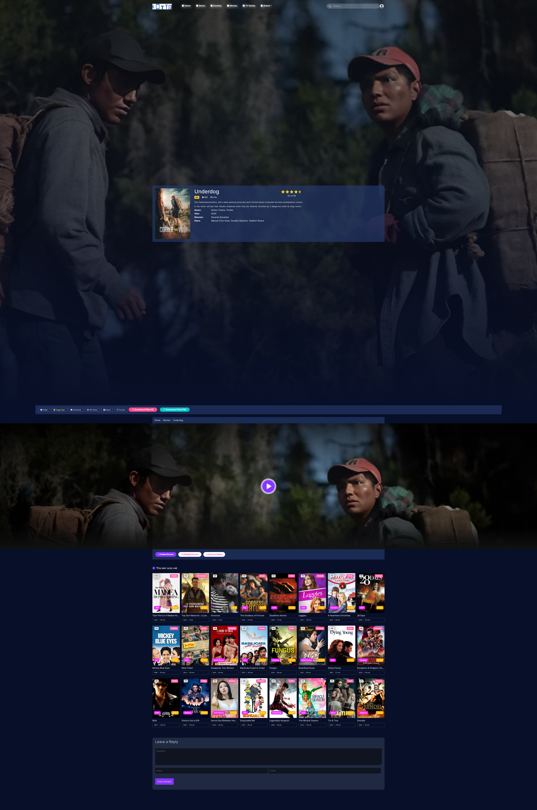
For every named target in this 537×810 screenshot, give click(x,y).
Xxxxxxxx (215, 615)
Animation (261, 681)
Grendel (361, 720)
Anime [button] (266, 5)
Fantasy (379, 681)
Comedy (174, 576)
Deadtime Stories (278, 615)
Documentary (201, 576)
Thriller (229, 210)
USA (157, 608)
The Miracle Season (308, 720)
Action (214, 210)
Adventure (378, 628)
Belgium (188, 713)
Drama (222, 210)
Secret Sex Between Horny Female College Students (224, 720)
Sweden (275, 660)
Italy (245, 608)
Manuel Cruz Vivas (220, 220)
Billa (154, 720)
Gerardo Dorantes (220, 217)
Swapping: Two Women (222, 668)
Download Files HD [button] (144, 409)
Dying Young (334, 668)
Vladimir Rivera (256, 220)
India (187, 660)
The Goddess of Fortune (252, 615)
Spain (333, 713)
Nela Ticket (187, 668)
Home (188, 5)
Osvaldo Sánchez (239, 220)
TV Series (250, 5)
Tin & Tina (333, 720)
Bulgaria (363, 713)
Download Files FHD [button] (175, 409)
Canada (334, 608)
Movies (233, 5)
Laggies (302, 615)
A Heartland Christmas (339, 615)
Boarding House (307, 668)
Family (350, 576)
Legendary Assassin (279, 720)
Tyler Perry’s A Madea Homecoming (166, 615)
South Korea (219, 660)
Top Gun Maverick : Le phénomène (195, 615)
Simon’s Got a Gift (190, 720)
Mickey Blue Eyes (161, 668)
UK (156, 660)
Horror (291, 576)
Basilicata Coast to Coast (252, 668)
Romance (232, 628)
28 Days (361, 615)
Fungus (273, 668)
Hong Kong (276, 713)
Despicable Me (247, 720)
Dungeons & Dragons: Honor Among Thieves (371, 668)
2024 (213, 213)
